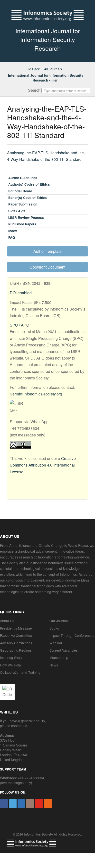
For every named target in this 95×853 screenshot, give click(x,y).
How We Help (10, 665)
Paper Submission (22, 204)
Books (54, 628)
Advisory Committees (16, 642)
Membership (58, 657)
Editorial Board (20, 191)
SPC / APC (16, 211)
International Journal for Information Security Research (47, 39)
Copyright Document (47, 267)
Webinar (55, 642)
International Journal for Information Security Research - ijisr (45, 77)
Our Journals (59, 620)
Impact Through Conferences (71, 635)
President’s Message (16, 628)
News (53, 665)
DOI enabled (21, 292)
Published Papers (22, 224)
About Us (7, 620)
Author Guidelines (22, 177)
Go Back (33, 68)
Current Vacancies (63, 650)
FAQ (11, 237)
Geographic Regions (16, 650)
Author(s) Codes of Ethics (29, 184)
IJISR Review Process (26, 217)
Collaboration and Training (20, 672)
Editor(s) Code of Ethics (27, 197)
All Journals (53, 68)
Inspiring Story (11, 657)
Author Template (47, 251)
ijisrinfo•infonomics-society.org (36, 394)
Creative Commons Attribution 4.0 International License (43, 465)
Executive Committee (16, 635)
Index (12, 231)
